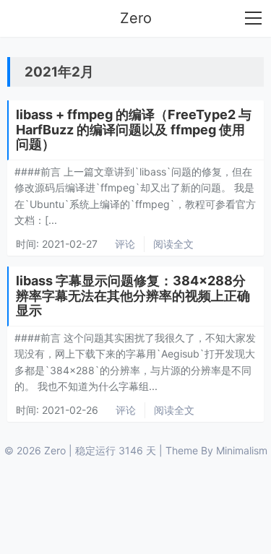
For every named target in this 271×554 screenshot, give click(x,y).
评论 (125, 244)
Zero (136, 18)
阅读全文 (173, 244)
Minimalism (241, 450)
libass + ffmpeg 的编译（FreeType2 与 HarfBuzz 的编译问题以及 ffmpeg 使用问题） (133, 129)
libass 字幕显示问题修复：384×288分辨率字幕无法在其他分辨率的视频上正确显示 (133, 295)
